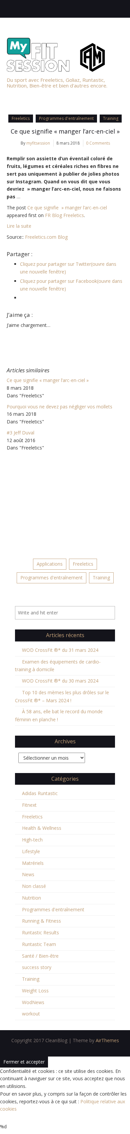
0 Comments (98, 143)
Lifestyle (31, 851)
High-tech (32, 839)
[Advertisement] (65, 502)
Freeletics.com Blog (46, 237)
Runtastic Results (40, 932)
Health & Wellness (41, 828)
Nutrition (31, 898)
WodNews (33, 1002)
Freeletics (21, 118)
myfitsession (38, 143)
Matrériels (33, 863)
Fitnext (29, 805)
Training (110, 118)
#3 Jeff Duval (20, 432)
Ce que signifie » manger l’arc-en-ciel (67, 207)
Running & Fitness (41, 921)
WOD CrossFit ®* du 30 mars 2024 (60, 681)
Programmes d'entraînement (66, 118)
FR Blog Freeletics (64, 215)
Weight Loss (35, 990)
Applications (50, 564)
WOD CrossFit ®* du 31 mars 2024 (60, 650)
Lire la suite (19, 226)
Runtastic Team (39, 944)
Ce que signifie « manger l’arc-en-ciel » (65, 131)
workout (31, 1013)
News (28, 874)
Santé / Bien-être (40, 956)
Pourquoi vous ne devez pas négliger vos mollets (59, 406)
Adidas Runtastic (40, 793)
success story (36, 967)
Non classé (34, 886)
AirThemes (107, 1040)
